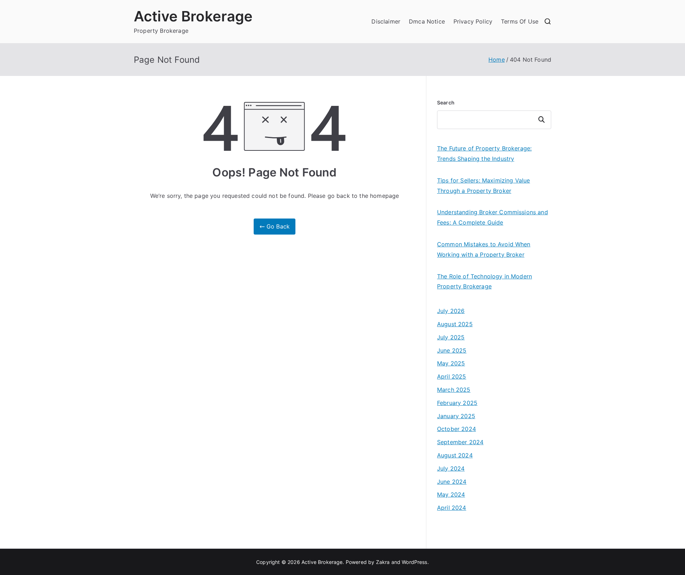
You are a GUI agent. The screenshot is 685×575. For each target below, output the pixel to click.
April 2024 (451, 507)
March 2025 (454, 389)
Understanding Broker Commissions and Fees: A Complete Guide (492, 217)
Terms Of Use (519, 21)
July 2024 (451, 468)
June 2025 (451, 350)
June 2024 (451, 481)
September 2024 (460, 442)
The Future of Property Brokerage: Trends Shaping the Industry (484, 153)
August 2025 (455, 324)
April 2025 (451, 376)
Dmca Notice (427, 21)
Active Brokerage (193, 16)
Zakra (383, 562)
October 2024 (456, 428)
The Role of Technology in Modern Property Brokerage (484, 281)
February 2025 (457, 402)
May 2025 (451, 363)
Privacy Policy (472, 21)
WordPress (414, 562)
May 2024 (451, 494)
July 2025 (451, 337)
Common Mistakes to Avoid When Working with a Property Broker (484, 249)
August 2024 (455, 455)
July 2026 (451, 310)
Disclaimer (385, 21)
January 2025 (456, 416)
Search (446, 102)
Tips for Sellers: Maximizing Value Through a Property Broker (483, 185)
